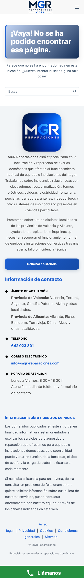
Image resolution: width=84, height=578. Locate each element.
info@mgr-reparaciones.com (35, 363)
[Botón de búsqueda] (75, 91)
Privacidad (27, 531)
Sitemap (51, 537)
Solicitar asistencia (42, 264)
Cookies (46, 531)
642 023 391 (22, 346)
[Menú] (77, 7)
